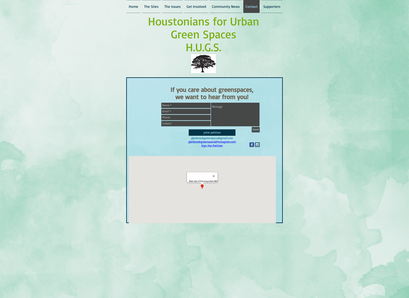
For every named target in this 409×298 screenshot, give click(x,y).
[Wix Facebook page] (251, 144)
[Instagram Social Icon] (257, 144)
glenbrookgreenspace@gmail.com (212, 138)
